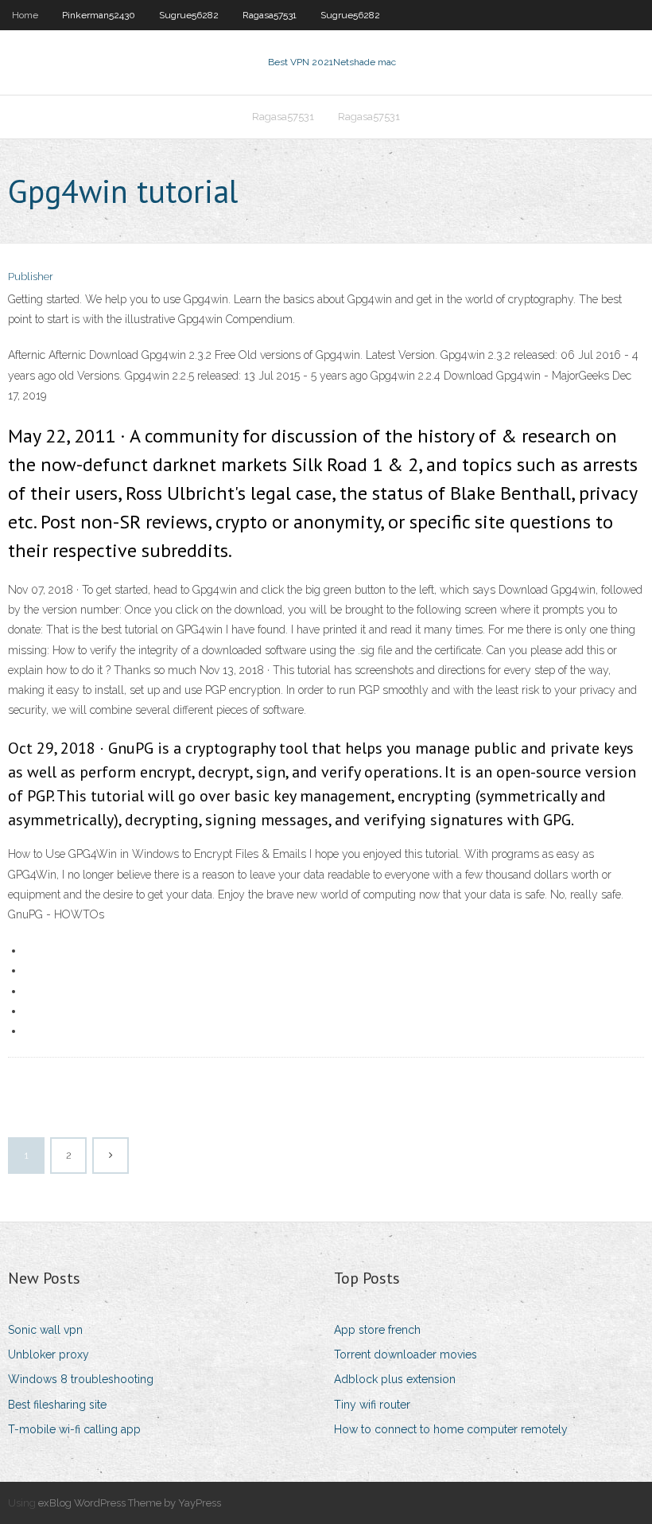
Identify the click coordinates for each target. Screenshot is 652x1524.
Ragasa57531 (270, 15)
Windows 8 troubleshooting (80, 1379)
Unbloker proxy (48, 1354)
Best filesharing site (57, 1404)
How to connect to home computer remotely (451, 1429)
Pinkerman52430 (98, 15)
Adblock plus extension (395, 1379)
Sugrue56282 (189, 15)
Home (25, 15)
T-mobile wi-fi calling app (74, 1429)
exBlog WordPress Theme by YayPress (129, 1503)
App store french (377, 1329)
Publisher (30, 277)
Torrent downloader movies (405, 1354)
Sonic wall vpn (45, 1329)
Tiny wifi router (372, 1404)
